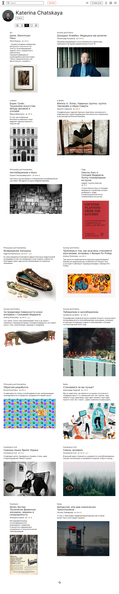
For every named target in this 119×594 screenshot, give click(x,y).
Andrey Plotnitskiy (70, 256)
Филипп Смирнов (64, 109)
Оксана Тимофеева (65, 512)
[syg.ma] (3, 2)
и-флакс (13, 100)
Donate (52, 3)
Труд (83, 170)
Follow (19, 18)
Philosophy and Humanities (21, 170)
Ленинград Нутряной (66, 38)
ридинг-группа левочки (91, 183)
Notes (65, 384)
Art (11, 33)
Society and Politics (65, 33)
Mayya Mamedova (17, 114)
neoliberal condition (71, 315)
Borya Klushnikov (11, 390)
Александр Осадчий (71, 390)
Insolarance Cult (10, 447)
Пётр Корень (15, 41)
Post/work (14, 504)
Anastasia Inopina (17, 518)
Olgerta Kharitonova (12, 254)
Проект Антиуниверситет (20, 175)
